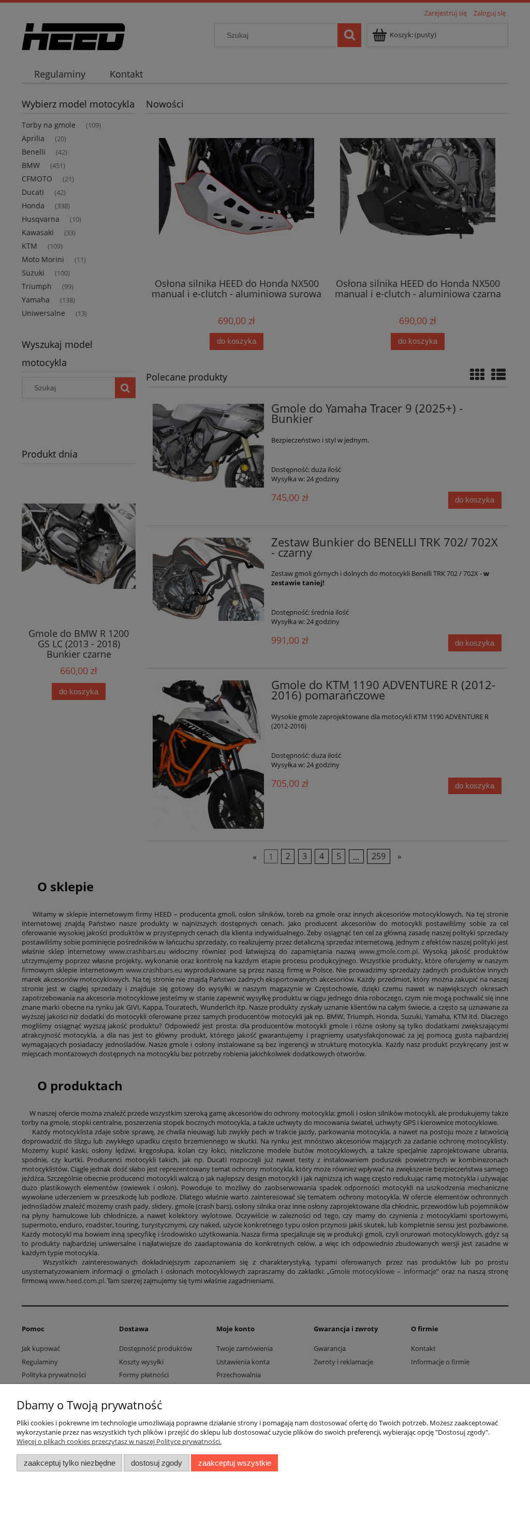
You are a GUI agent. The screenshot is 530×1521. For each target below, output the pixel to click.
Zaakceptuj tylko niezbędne (69, 1462)
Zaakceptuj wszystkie (234, 1462)
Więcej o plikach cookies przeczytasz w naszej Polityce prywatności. (119, 1441)
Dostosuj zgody (156, 1462)
